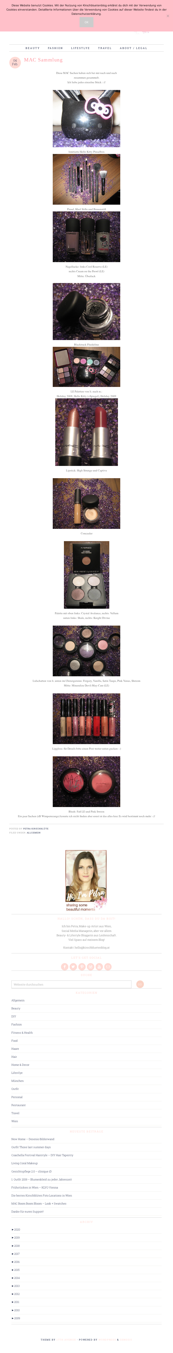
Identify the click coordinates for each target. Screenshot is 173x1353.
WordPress (107, 1339)
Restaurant (18, 1105)
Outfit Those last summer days (31, 1147)
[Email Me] (108, 967)
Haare (15, 1049)
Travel (15, 1113)
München (17, 1081)
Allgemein (34, 832)
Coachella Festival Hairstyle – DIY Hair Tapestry (42, 1155)
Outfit (15, 1089)
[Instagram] (91, 967)
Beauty (15, 1008)
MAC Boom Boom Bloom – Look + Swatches (38, 1203)
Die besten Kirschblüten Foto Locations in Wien (41, 1195)
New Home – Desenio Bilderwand (32, 1139)
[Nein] (168, 16)
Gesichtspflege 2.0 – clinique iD (31, 1171)
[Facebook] (65, 967)
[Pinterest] (82, 967)
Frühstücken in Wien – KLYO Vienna (34, 1187)
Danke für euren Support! (27, 1211)
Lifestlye (17, 1073)
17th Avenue (66, 1339)
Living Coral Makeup (24, 1163)
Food (14, 1041)
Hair (14, 1057)
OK (86, 22)
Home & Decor (20, 1065)
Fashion (16, 1024)
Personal (17, 1097)
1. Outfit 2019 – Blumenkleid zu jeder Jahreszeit (41, 1179)
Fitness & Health (22, 1032)
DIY (13, 1016)
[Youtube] (100, 967)
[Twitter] (74, 967)
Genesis (126, 1339)
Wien (14, 1121)
